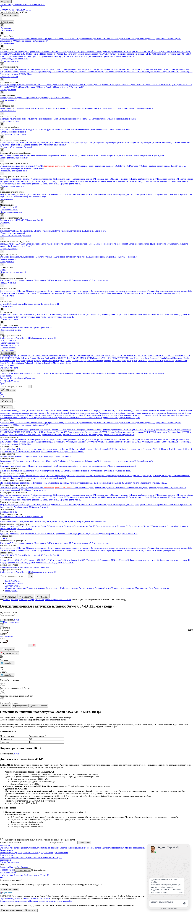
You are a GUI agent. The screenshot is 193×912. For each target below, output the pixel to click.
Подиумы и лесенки (127, 257)
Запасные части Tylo (84, 244)
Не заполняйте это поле (11, 842)
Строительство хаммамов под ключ (43, 848)
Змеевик (52, 108)
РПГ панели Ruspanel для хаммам (16, 155)
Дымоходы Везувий (95, 231)
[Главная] (2, 390)
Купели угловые (46, 257)
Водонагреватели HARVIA (13, 220)
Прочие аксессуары (13, 181)
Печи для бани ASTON (179, 54)
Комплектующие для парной (31, 599)
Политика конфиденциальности (14, 901)
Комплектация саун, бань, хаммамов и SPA (19, 853)
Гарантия (31, 4)
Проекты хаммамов (38, 857)
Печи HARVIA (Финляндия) (14, 51)
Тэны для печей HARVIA (12, 244)
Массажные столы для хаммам (141, 293)
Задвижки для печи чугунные (144, 314)
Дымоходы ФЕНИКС (11, 231)
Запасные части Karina (140, 244)
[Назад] (1, 599)
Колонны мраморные (95, 293)
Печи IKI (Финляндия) (41, 72)
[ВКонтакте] (1, 877)
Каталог (7, 408)
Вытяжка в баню (63, 599)
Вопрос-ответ (13, 862)
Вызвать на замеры (9, 889)
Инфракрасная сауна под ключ (95, 848)
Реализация (5, 845)
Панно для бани (8, 207)
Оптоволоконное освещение (78, 129)
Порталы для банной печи (13, 56)
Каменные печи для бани (117, 38)
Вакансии (4, 867)
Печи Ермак (33, 56)
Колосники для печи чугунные (175, 314)
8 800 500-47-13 (7, 10)
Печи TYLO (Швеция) (131, 69)
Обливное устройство (44, 179)
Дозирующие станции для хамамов (64, 291)
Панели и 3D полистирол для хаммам (100, 291)
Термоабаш (185, 194)
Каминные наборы (29, 327)
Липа (91, 194)
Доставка (16, 4)
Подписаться (84, 842)
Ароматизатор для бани (12, 184)
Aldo (27, 168)
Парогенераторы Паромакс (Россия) (18, 142)
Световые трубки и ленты (50, 129)
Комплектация (6, 850)
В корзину (9, 650)
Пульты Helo (78, 85)
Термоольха (6, 197)
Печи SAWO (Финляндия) (95, 72)
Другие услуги (12, 586)
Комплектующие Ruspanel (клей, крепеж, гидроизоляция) (97, 155)
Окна (3, 270)
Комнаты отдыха (54, 857)
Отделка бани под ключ (70, 848)
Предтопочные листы (60, 280)
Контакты (40, 4)
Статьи (3, 862)
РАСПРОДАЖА (12, 581)
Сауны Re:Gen (51, 304)
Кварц (67, 98)
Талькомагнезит (24, 108)
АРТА (57, 166)
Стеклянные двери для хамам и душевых (98, 166)
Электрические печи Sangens (77, 69)
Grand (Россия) (121, 314)
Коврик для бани (161, 181)
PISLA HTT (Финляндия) (52, 314)
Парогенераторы (9, 291)
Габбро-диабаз (7, 98)
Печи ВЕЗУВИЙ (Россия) (152, 51)
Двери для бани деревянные (156, 166)
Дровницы (46, 327)
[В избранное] (2, 625)
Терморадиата (125, 194)
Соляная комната (86, 588)
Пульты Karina (137, 85)
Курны (23, 291)
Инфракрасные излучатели (42, 338)
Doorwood (135, 166)
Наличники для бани (107, 194)
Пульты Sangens (62, 87)
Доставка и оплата (38, 706)
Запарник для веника (84, 179)
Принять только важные (12, 910)
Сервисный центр (103, 588)
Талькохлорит (7, 108)
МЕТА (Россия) (88, 314)
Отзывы (24, 867)
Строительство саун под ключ (13, 848)
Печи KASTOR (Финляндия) (88, 56)
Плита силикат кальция (23, 280)
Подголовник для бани (140, 181)
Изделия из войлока (167, 179)
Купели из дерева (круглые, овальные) (18, 257)
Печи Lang (162, 72)
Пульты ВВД (168, 85)
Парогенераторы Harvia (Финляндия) (54, 142)
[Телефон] (1, 394)
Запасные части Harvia (37, 244)
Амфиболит (64, 108)
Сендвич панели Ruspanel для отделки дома (145, 155)
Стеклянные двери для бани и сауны (19, 166)
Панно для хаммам (75, 293)
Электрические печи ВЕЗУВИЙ (16, 74)
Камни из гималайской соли (122, 119)
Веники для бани (179, 181)
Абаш (39, 194)
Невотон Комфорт (9, 85)
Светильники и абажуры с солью (75, 119)
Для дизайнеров (46, 853)
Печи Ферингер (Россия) (54, 54)
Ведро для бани (103, 179)
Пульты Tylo (93, 85)
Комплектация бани (144, 588)
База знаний (5, 860)
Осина (175, 194)
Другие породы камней (51, 98)
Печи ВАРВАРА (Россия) (178, 51)
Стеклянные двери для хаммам (176, 291)
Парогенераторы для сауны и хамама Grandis (45, 145)
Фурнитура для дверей (11, 168)
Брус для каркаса (100, 280)
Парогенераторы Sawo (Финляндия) (157, 142)
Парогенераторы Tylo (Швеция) (88, 142)
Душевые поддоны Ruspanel (102, 257)
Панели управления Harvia (31, 85)
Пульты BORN (184, 85)
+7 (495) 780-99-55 (22, 10)
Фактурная (130, 108)
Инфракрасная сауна (69, 588)
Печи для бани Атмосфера (75, 51)
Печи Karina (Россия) (18, 72)
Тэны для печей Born (21, 246)
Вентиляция (42, 280)
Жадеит (19, 98)
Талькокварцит (78, 108)
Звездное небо (124, 129)
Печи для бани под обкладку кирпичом (150, 38)
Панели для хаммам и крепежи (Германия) (139, 291)
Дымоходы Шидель (34, 231)
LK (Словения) (105, 314)
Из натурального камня (112, 108)
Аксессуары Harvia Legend (36, 181)
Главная (6, 599)
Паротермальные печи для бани (58, 38)
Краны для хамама (38, 291)
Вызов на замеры (161, 588)
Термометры (96, 181)
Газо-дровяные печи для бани (89, 38)
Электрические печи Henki (157, 69)
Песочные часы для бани (115, 181)
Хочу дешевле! (6, 636)
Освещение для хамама (105, 129)
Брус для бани (79, 194)
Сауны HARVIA (8, 304)
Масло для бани (33, 184)
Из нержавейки (34, 220)
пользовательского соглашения (36, 898)
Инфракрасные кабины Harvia (14, 338)
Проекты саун (22, 857)
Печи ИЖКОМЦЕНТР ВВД (14, 54)
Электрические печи (30, 38)
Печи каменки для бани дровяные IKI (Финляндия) (113, 51)
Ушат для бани (58, 181)
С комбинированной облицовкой (31, 41)
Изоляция (5, 280)
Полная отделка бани (36, 588)
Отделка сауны (52, 588)
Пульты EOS (107, 85)
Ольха (67, 194)
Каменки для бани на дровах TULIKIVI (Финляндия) (142, 54)
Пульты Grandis (46, 87)
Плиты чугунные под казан (60, 317)
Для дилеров (30, 378)
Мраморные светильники (52, 293)
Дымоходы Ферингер (73, 231)
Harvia (124, 166)
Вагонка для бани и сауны (21, 194)
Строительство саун (14, 583)
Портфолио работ (8, 857)
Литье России (72, 314)
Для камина (92, 108)
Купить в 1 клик (10, 653)
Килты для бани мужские (144, 179)
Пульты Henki (77, 87)
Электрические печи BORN (106, 69)
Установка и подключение (123, 588)
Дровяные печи (9, 38)
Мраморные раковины (168, 293)
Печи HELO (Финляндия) (67, 72)
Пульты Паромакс (28, 87)
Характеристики (20, 706)
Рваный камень (145, 108)
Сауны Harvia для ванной (30, 304)
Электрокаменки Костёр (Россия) (46, 69)
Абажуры (30, 129)
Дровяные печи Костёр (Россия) (57, 56)
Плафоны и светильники (12, 129)
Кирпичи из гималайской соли (43, 119)
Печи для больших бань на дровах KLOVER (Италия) (93, 54)
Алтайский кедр (22, 197)
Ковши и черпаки (121, 179)
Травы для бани (51, 184)
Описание (5, 706)
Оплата (23, 4)
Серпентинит (32, 98)
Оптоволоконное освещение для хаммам (19, 293)
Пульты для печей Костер (58, 85)
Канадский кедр (39, 197)
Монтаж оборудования (135, 848)
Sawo (182, 166)
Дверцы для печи (9, 317)
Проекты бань (6, 855)
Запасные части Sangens (61, 244)
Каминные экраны (9, 327)
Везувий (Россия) (9, 314)
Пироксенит (40, 108)
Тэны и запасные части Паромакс (112, 244)
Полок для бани (53, 194)
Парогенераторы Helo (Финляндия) (122, 142)
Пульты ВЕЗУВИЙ (9, 87)
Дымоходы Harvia (53, 231)
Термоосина (163, 194)
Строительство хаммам (15, 588)
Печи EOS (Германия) (180, 72)
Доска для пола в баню (145, 194)
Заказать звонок (10, 15)
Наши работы (11, 591)
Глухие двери (39, 168)
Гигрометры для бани (77, 181)
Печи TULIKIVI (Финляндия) (141, 72)
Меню (12, 390)
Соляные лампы (100, 119)
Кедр (3, 194)
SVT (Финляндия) (29, 314)
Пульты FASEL (153, 85)
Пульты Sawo (121, 85)
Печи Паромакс (117, 72)
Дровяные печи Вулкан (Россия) (118, 56)
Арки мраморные (116, 293)
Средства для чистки (70, 184)
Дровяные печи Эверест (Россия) (45, 51)
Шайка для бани (64, 179)
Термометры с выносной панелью (16, 179)
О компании (5, 4)
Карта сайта (14, 867)
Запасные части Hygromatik (165, 244)
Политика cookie (64, 901)
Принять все (30, 910)
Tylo (174, 166)
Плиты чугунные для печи (33, 317)
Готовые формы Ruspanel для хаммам (51, 155)
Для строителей (61, 853)
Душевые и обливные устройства (71, 257)
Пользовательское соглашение (42, 901)
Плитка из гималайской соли (14, 119)
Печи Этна (34, 54)
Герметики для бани (81, 280)
